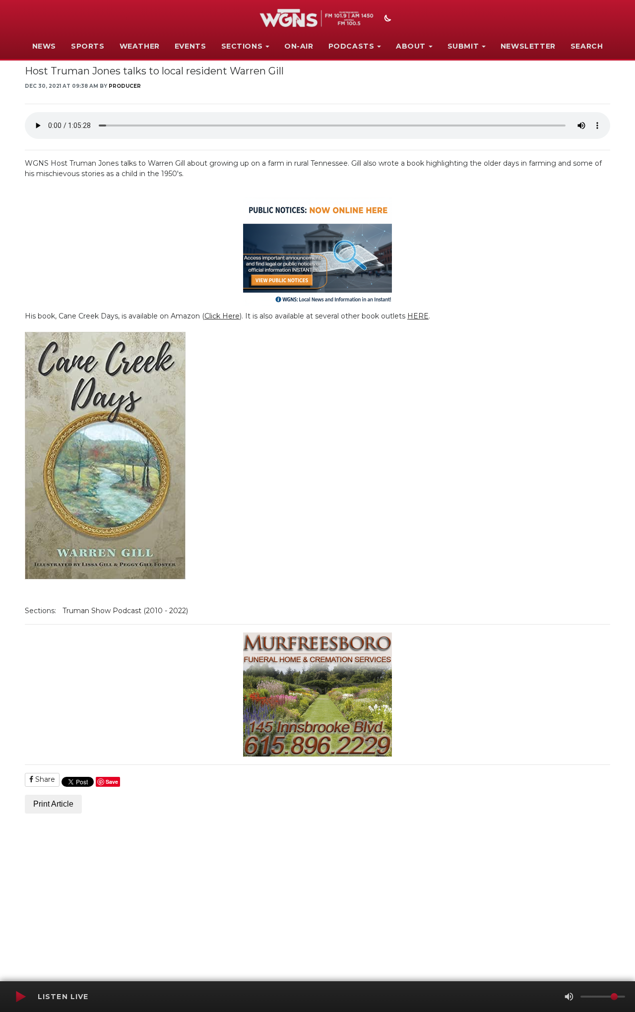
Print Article (53, 804)
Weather (140, 46)
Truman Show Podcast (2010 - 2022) (125, 610)
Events (190, 46)
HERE (418, 316)
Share (44, 779)
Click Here (222, 316)
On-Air (299, 46)
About (411, 46)
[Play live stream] (20, 996)
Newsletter (528, 46)
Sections (242, 46)
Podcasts (351, 46)
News (44, 46)
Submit (463, 46)
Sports (88, 46)
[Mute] (569, 996)
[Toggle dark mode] (386, 19)
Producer (125, 86)
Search (587, 46)
